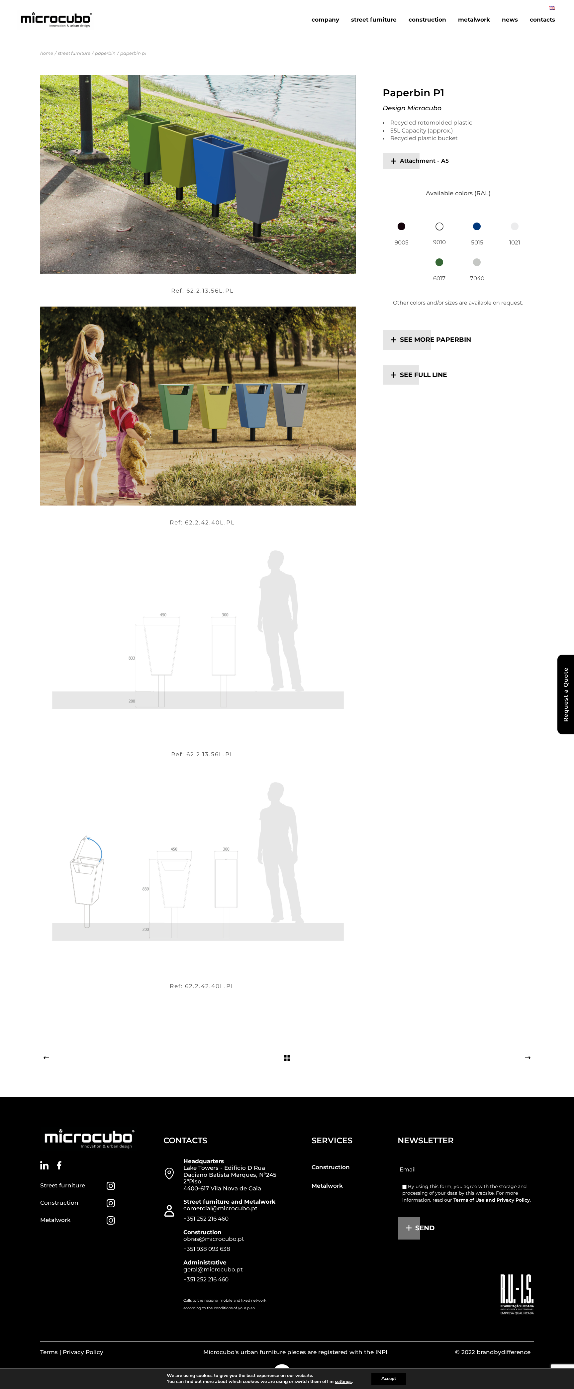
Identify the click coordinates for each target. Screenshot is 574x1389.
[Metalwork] (111, 1220)
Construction (59, 1202)
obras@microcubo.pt (213, 1239)
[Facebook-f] (59, 1165)
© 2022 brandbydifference (492, 1352)
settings (343, 1382)
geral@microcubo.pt (213, 1269)
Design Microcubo (412, 108)
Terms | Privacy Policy (71, 1352)
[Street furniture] (111, 1185)
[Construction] (111, 1203)
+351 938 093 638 (206, 1249)
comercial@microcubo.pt (220, 1208)
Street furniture (62, 1185)
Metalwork (55, 1219)
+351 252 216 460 (206, 1218)
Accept (388, 1378)
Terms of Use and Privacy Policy (491, 1200)
